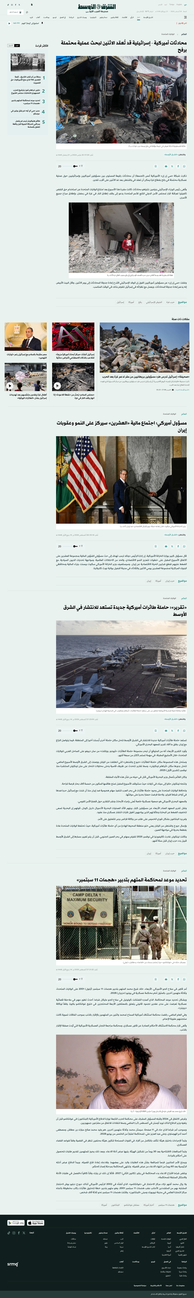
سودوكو (120, 1272)
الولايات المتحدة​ (168, 34)
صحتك (105, 1239)
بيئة (106, 1247)
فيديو (54, 18)
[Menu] (185, 17)
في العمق (63, 18)
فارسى (160, 5)
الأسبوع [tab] (11, 45)
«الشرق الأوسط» (171, 154)
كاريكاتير (152, 1243)
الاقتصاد (124, 18)
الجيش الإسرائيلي (154, 302)
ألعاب (38, 18)
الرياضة (71, 18)
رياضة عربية (183, 1272)
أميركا (131, 302)
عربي (185, 5)
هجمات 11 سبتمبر (166, 1205)
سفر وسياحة (71, 1243)
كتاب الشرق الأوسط (148, 1247)
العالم (138, 18)
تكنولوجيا (93, 18)
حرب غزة (170, 302)
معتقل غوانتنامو (131, 1205)
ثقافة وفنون (114, 18)
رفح (140, 302)
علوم (106, 1243)
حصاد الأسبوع (166, 1268)
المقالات (153, 1239)
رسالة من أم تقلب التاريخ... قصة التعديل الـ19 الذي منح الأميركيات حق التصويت (26, 80)
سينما (121, 1247)
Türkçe (171, 5)
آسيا (169, 1247)
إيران (149, 581)
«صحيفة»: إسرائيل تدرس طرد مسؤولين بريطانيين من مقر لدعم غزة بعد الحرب (145, 377)
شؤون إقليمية (182, 1255)
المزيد (31, 18)
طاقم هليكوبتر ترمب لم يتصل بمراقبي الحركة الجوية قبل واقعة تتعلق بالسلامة (26, 124)
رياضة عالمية (183, 1276)
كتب (121, 1239)
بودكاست (46, 18)
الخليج (182, 1243)
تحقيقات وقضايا (165, 1272)
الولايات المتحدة (166, 1239)
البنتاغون (115, 1205)
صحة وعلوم (103, 18)
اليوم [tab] (17, 45)
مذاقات (73, 1239)
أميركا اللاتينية (166, 1255)
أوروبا (169, 1243)
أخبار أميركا (149, 1205)
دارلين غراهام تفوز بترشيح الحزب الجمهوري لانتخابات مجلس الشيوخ (25, 92)
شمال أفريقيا (180, 1247)
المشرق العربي (179, 1251)
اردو (166, 5)
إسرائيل (120, 302)
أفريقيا (169, 1251)
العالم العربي (183, 1239)
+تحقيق (168, 1276)
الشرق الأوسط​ (148, 18)
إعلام (121, 1251)
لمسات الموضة (72, 1247)
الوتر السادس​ (118, 1243)
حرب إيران (169, 581)
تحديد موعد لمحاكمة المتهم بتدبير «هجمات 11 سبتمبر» (25, 102)
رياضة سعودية (182, 1268)
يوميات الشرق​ (82, 18)
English (179, 5)
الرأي (132, 18)
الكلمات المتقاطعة (117, 1268)
